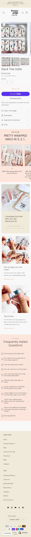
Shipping (3, 75)
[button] (4, 13)
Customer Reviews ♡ (9, 444)
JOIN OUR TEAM (8, 484)
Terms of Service (8, 500)
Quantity (3, 79)
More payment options (15, 98)
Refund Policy (7, 488)
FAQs (5, 460)
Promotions (6, 456)
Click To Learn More (14, 226)
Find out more (8, 279)
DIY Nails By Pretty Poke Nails (15, 532)
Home (5, 439)
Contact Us (6, 479)
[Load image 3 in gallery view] (25, 61)
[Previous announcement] (3, 4)
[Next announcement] (28, 4)
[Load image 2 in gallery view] (15, 61)
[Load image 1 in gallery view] (6, 61)
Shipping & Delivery (9, 475)
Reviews (5, 496)
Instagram (6, 464)
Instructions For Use (9, 452)
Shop (4, 448)
